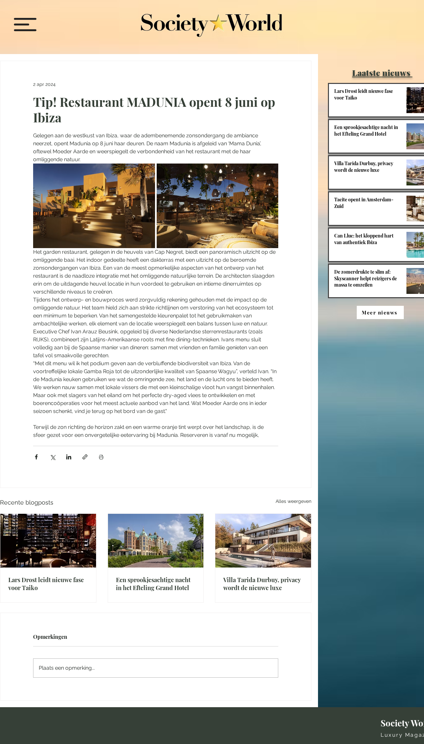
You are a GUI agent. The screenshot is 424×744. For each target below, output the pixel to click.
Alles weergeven (293, 501)
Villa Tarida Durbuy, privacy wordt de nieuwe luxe (261, 584)
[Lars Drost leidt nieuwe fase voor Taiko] (48, 541)
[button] (25, 24)
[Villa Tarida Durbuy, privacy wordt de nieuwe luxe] (263, 541)
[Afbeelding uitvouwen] (94, 206)
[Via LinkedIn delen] (69, 457)
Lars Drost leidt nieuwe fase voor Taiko (46, 584)
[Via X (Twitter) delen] (52, 457)
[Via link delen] (85, 457)
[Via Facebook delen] (36, 457)
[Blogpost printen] (101, 457)
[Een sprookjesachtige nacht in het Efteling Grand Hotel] (156, 541)
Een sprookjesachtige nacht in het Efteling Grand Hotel (153, 584)
